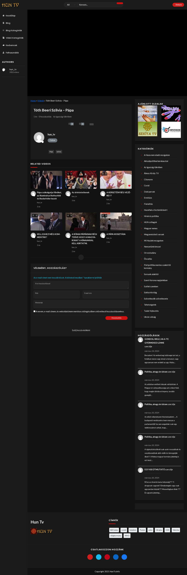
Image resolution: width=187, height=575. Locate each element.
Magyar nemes (150, 228)
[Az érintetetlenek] (81, 180)
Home (33, 100)
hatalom (133, 530)
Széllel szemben (151, 286)
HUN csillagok (150, 222)
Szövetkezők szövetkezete (156, 298)
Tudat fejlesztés (151, 311)
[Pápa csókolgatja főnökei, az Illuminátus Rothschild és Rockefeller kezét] (46, 180)
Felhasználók (12, 52)
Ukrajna (159, 530)
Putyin (142, 530)
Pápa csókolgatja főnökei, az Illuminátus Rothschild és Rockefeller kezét (49, 195)
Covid (146, 185)
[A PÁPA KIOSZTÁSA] (116, 222)
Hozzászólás (116, 318)
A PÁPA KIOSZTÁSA (116, 234)
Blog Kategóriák (14, 30)
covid (124, 530)
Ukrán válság (150, 317)
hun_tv (12, 69)
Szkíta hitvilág (150, 292)
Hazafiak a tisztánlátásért (155, 210)
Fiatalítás (148, 204)
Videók (41, 100)
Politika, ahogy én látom (156, 371)
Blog (8, 23)
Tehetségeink (150, 304)
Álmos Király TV (151, 173)
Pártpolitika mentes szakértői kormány (157, 266)
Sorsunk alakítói (151, 274)
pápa (51, 152)
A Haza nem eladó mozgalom (157, 155)
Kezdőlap (10, 15)
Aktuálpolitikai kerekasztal (156, 161)
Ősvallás (148, 259)
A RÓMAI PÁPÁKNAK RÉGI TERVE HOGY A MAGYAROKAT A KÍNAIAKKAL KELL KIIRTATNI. (84, 239)
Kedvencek (11, 45)
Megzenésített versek (154, 234)
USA (167, 530)
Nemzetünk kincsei (152, 246)
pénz (150, 530)
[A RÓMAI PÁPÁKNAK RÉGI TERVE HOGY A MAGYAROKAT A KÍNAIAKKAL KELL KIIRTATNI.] (81, 222)
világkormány (115, 535)
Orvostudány (150, 253)
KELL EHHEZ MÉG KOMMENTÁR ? (48, 235)
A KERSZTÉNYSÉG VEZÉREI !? (119, 194)
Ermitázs (148, 197)
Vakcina (176, 530)
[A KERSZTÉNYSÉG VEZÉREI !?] (116, 180)
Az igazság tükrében (62, 116)
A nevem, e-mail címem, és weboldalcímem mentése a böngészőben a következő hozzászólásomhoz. (80, 311)
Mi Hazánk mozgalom (153, 240)
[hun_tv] (3, 69)
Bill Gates (114, 530)
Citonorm (148, 179)
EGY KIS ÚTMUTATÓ (155, 469)
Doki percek (149, 191)
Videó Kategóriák (14, 37)
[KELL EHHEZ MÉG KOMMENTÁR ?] (46, 222)
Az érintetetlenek (80, 192)
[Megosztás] (91, 124)
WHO (127, 535)
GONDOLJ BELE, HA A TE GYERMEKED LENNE (157, 341)
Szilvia (59, 152)
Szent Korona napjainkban (156, 280)
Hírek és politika (151, 216)
